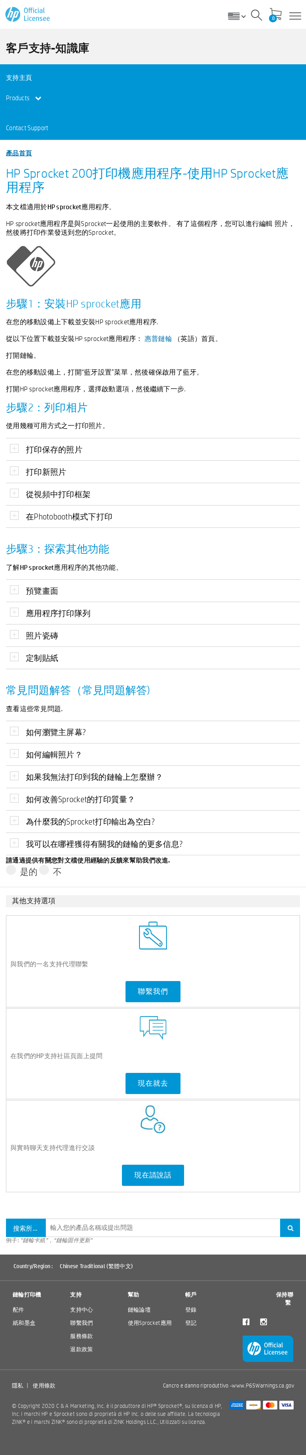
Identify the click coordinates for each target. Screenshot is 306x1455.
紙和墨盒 (24, 1322)
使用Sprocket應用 (150, 1322)
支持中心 (81, 1309)
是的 (29, 871)
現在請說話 (153, 1175)
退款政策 (81, 1349)
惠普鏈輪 (158, 338)
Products (18, 98)
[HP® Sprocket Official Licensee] (28, 14)
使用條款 (44, 1385)
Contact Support (27, 128)
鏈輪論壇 (139, 1309)
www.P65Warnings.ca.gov (263, 1385)
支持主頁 (19, 77)
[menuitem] (35, 77)
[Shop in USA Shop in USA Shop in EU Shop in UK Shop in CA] (239, 16)
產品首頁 (19, 152)
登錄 (191, 1309)
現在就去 (153, 1083)
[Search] (256, 16)
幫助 (133, 1294)
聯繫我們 (153, 991)
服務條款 (81, 1336)
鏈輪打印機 (27, 1294)
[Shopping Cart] (275, 15)
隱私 (18, 1385)
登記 (191, 1322)
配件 (18, 1309)
